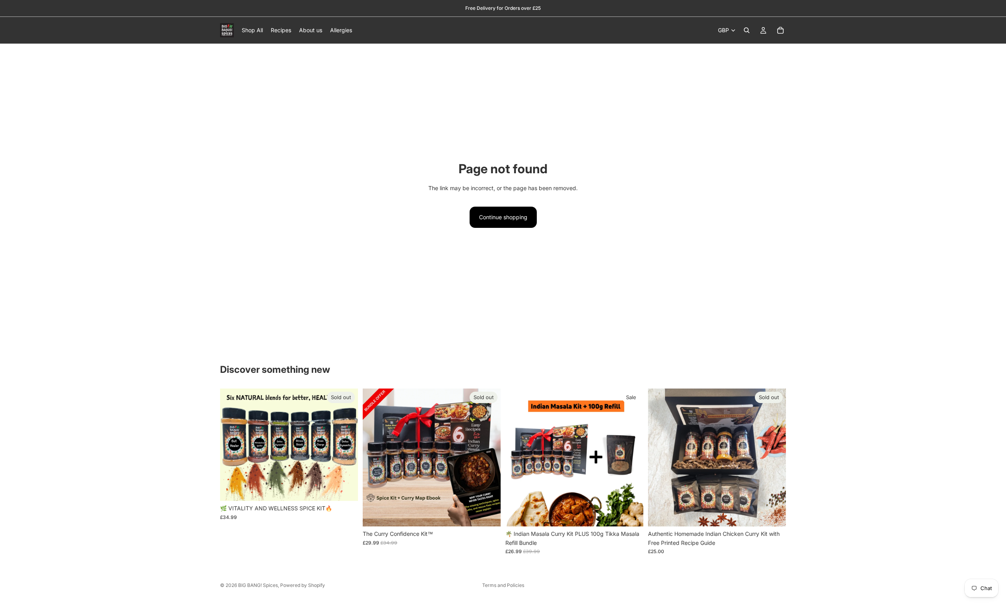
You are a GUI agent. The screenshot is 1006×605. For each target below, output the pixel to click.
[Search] (746, 30)
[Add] (631, 515)
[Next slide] (346, 444)
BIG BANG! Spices (258, 585)
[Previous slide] (232, 444)
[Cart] (780, 30)
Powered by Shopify (302, 585)
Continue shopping (503, 217)
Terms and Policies (503, 585)
